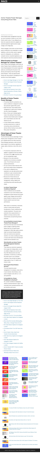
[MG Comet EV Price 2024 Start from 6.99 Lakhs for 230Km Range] (5, 359)
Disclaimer (23, 450)
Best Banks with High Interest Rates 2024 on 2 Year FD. (20, 419)
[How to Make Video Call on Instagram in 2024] (30, 63)
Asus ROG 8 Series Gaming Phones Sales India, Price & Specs (33, 391)
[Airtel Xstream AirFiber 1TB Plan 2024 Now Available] (30, 56)
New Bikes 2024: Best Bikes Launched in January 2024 (13, 367)
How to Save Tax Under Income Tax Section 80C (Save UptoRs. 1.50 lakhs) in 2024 (14, 402)
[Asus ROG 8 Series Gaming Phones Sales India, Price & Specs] (30, 75)
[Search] (38, 18)
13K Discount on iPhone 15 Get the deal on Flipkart (33, 386)
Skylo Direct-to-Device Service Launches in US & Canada (33, 370)
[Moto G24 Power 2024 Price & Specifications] (30, 30)
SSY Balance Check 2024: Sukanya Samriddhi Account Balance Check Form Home (9, 396)
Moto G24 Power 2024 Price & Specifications (33, 362)
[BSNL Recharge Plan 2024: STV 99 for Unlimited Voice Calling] (30, 82)
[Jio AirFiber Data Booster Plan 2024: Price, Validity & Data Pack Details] (30, 49)
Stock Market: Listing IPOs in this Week (13, 379)
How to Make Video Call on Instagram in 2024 (33, 382)
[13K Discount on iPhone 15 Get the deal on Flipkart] (30, 69)
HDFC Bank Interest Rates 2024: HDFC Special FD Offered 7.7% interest (23, 440)
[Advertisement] (20, 9)
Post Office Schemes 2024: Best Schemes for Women (14, 383)
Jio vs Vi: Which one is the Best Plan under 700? (33, 358)
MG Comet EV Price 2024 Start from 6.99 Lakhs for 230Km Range (14, 358)
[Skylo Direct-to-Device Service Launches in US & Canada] (30, 42)
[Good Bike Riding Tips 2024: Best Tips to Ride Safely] (5, 372)
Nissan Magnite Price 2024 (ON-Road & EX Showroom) (13, 375)
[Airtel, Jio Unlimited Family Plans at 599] (30, 95)
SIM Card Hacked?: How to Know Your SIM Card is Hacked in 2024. (33, 366)
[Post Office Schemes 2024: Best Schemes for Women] (5, 384)
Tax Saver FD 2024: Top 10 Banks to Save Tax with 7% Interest (21, 407)
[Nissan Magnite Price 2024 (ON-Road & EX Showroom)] (5, 376)
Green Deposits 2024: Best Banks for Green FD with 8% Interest (21, 411)
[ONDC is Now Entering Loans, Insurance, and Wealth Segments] (5, 388)
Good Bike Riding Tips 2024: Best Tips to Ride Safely (13, 371)
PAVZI (4, 1)
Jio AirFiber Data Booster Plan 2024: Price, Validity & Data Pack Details (33, 374)
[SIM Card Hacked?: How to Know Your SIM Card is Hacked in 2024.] (30, 35)
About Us (28, 450)
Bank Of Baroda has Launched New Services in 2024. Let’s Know (22, 415)
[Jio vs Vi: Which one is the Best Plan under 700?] (30, 24)
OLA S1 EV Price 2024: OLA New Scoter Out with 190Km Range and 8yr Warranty (13, 363)
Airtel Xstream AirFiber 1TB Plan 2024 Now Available (33, 378)
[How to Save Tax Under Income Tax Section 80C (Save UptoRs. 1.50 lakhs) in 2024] (5, 402)
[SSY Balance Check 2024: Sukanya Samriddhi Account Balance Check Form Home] (5, 396)
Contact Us (33, 450)
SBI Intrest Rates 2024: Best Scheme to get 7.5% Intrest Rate (21, 436)
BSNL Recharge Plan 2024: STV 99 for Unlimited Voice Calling (33, 395)
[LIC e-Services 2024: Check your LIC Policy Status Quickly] (5, 392)
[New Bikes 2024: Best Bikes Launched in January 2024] (5, 368)
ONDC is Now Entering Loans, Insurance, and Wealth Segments (13, 387)
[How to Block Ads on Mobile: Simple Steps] (30, 89)
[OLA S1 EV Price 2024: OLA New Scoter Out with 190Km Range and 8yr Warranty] (5, 363)
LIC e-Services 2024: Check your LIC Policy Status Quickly (13, 391)
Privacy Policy (18, 450)
